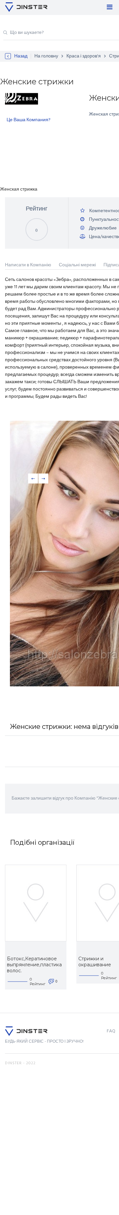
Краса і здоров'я (83, 56)
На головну (46, 56)
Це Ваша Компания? (29, 120)
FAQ (111, 1031)
